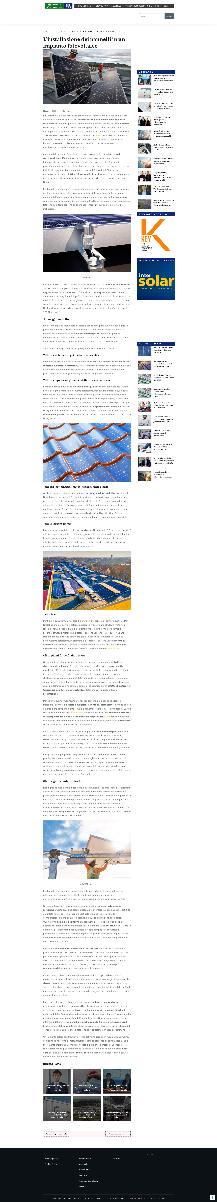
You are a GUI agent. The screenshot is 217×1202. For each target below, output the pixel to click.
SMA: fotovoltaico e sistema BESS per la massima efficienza (87, 1108)
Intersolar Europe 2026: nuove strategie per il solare (117, 1108)
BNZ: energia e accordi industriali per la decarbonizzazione (163, 202)
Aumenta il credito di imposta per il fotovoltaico (162, 433)
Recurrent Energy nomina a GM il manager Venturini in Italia (57, 1081)
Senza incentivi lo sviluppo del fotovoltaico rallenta (162, 474)
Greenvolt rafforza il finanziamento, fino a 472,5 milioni (87, 1081)
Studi (107, 716)
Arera (98, 135)
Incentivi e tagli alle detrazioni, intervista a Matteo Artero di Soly (163, 460)
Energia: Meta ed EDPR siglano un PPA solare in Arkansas (163, 161)
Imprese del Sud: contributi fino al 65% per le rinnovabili (163, 363)
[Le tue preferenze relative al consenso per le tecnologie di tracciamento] (212, 1197)
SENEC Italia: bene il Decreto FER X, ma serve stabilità (162, 446)
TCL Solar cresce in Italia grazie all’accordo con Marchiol (162, 121)
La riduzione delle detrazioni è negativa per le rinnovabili (163, 419)
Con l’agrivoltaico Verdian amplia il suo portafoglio (162, 188)
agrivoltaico (77, 712)
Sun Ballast (114, 648)
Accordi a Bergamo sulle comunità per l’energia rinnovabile (163, 133)
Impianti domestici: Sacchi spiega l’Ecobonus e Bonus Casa (162, 393)
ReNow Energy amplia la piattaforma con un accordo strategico (163, 105)
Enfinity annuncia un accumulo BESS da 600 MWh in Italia (57, 1108)
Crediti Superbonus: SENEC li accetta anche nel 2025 (163, 377)
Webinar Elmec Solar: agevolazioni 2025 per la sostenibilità (163, 405)
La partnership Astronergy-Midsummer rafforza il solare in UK (163, 176)
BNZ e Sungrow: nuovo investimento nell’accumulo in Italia (117, 1081)
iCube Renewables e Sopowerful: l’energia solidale (163, 147)
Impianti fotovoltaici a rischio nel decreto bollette (163, 350)
